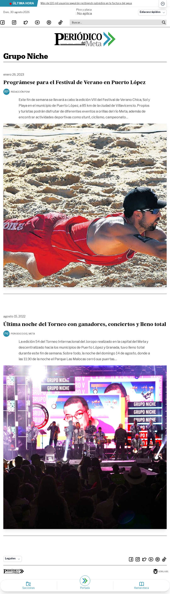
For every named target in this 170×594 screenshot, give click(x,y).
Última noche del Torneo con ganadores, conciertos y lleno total (84, 324)
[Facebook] (2, 22)
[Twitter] (25, 22)
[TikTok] (60, 22)
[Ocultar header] (163, 4)
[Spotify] (48, 22)
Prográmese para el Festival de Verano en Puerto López (74, 82)
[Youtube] (37, 22)
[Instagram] (14, 22)
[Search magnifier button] (164, 22)
